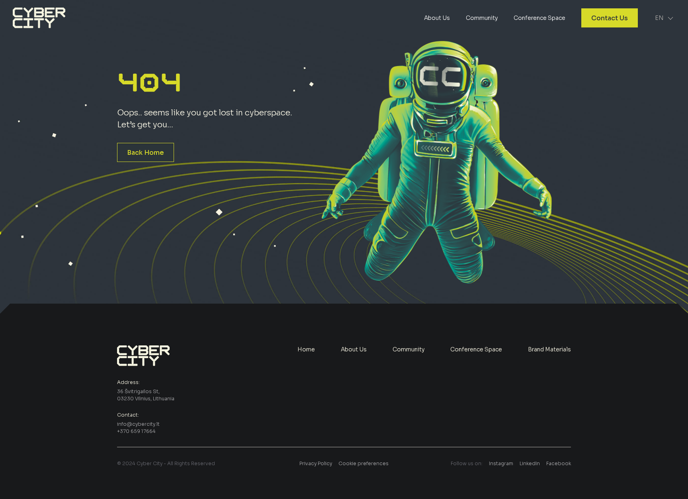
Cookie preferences (363, 463)
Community (482, 17)
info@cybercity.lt (138, 424)
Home (306, 349)
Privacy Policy (315, 463)
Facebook (558, 463)
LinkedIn (530, 463)
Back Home (145, 152)
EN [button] (659, 17)
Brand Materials (549, 349)
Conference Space (539, 17)
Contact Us (609, 18)
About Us (437, 17)
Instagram (501, 463)
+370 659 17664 (136, 431)
